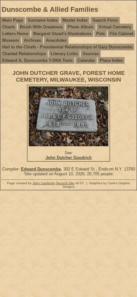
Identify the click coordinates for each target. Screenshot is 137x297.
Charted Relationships (24, 53)
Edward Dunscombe (41, 169)
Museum (10, 40)
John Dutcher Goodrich (69, 157)
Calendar (86, 60)
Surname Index (43, 20)
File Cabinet (121, 33)
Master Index (75, 20)
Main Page (12, 20)
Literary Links (64, 53)
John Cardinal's (43, 183)
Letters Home (15, 33)
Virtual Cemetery (114, 27)
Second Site (65, 183)
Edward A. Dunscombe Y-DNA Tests (37, 60)
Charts (8, 27)
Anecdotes (56, 40)
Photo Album (81, 27)
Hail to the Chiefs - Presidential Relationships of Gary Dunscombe (67, 47)
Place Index (111, 60)
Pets (100, 33)
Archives (32, 40)
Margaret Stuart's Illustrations (62, 33)
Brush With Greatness (41, 27)
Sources (91, 53)
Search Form (105, 20)
